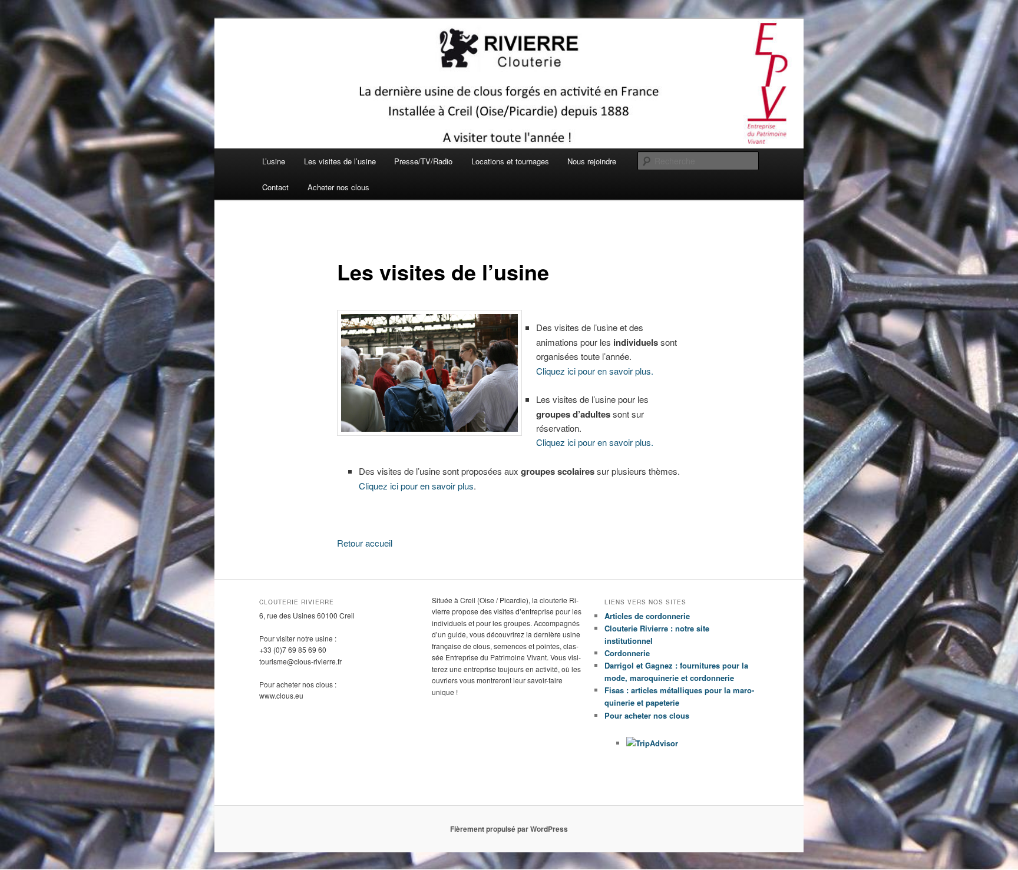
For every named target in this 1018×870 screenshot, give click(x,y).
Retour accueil (364, 543)
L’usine (273, 161)
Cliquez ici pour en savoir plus (416, 485)
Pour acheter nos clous (646, 715)
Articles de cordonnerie (647, 615)
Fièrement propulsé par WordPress (509, 828)
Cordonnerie (627, 653)
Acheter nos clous (338, 187)
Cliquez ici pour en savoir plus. (594, 371)
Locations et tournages (510, 161)
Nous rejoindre (591, 161)
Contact (275, 187)
